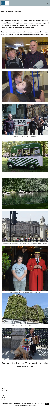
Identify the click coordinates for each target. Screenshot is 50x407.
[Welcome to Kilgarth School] (5, 3)
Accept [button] (47, 403)
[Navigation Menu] (47, 3)
